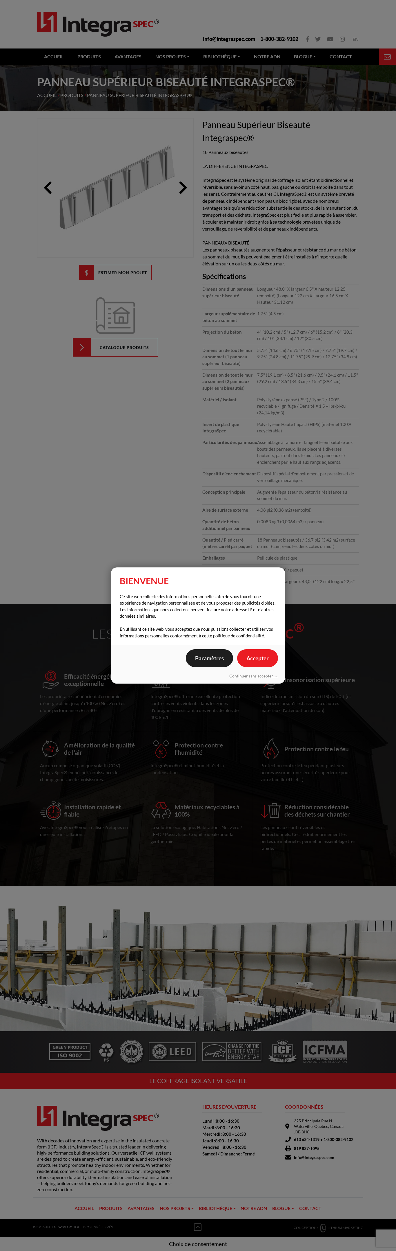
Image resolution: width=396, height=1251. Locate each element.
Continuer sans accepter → (253, 675)
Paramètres (209, 658)
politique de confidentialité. (239, 635)
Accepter (257, 658)
